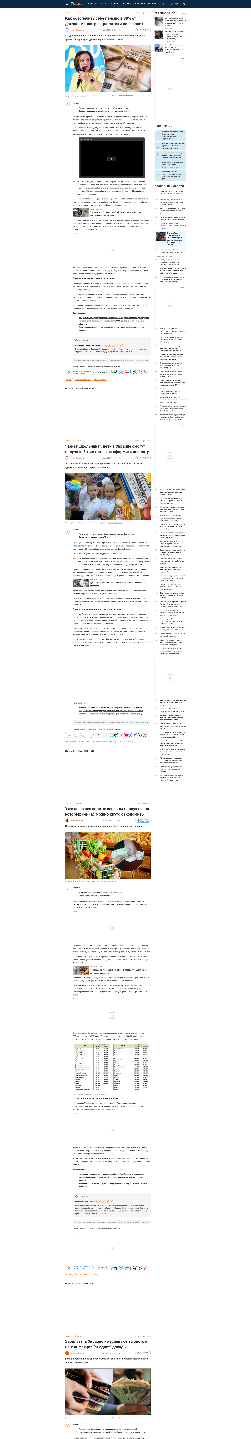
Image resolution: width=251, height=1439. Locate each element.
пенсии (68, 379)
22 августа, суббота (163, 256)
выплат (91, 546)
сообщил (96, 549)
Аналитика (114, 4)
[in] (144, 372)
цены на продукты (82, 1274)
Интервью (127, 4)
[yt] (126, 372)
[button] (67, 4)
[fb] (130, 372)
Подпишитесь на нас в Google (144, 30)
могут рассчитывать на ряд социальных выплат (117, 617)
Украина (171, 54)
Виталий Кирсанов (77, 30)
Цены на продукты (80, 901)
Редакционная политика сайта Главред (104, 366)
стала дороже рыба (108, 1103)
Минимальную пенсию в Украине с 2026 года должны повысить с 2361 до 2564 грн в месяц (110, 305)
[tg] (121, 372)
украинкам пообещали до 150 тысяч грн (99, 639)
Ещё (183, 13)
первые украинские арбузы (118, 1147)
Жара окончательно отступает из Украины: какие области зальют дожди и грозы (172, 175)
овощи (94, 1274)
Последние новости (169, 186)
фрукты (69, 1274)
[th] (116, 372)
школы (80, 741)
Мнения (102, 4)
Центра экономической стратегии (120, 123)
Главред (76, 283)
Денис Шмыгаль (109, 741)
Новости (92, 4)
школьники (70, 741)
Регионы (171, 28)
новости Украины (92, 741)
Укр (163, 4)
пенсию (76, 120)
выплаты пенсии (100, 379)
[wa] (112, 372)
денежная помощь (125, 741)
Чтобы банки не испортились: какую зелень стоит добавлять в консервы (173, 164)
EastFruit (92, 908)
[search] (184, 4)
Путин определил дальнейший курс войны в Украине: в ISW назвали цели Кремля (173, 146)
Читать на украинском (142, 13)
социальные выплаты (83, 379)
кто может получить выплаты (110, 634)
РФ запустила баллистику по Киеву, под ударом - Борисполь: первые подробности (172, 135)
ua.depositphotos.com (126, 95)
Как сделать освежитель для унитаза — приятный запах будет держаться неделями (172, 155)
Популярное (140, 4)
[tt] (135, 372)
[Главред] (77, 4)
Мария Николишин (77, 820)
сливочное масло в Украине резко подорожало (102, 1158)
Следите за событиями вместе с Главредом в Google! (81, 372)
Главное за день (166, 13)
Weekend (152, 4)
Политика (171, 41)
